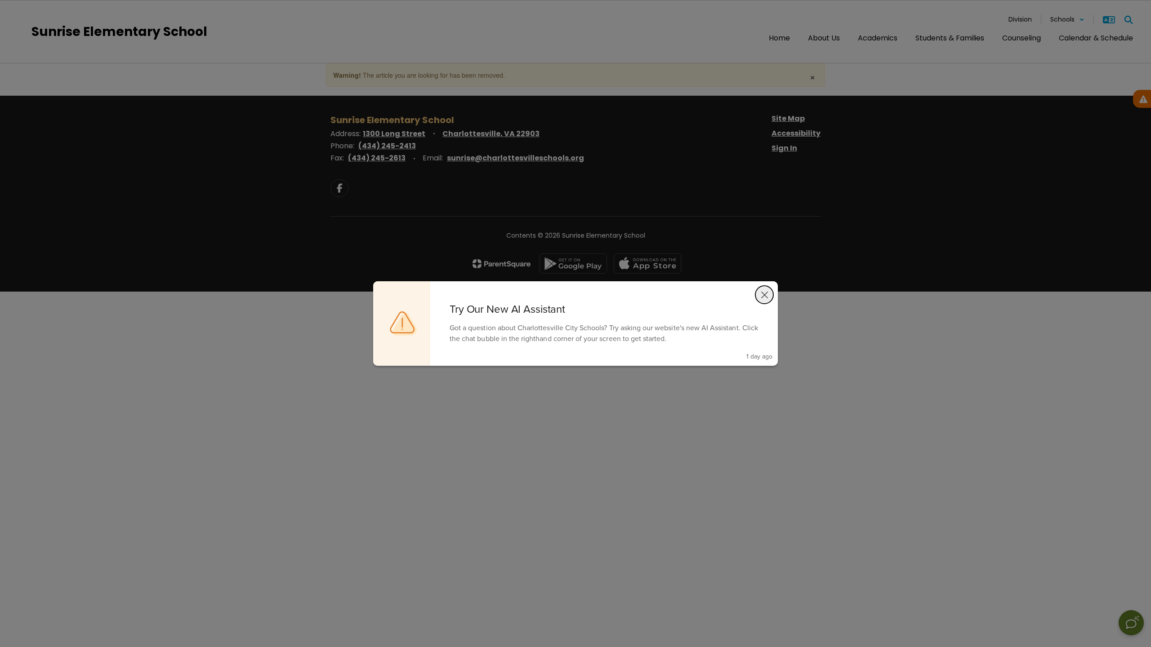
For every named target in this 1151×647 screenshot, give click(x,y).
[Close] (764, 295)
